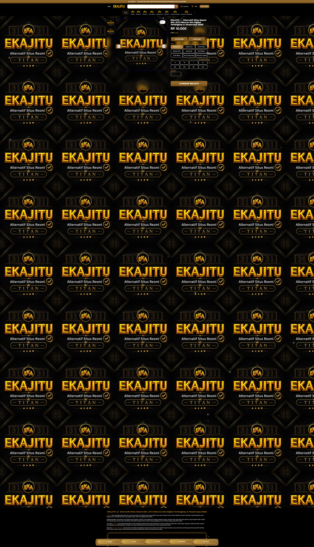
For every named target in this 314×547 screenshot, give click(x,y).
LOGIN (134, 542)
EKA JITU (115, 523)
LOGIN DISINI (197, 39)
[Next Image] (164, 46)
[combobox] (151, 6)
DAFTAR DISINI (179, 39)
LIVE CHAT (206, 541)
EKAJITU (109, 515)
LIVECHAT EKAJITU (189, 83)
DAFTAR (158, 542)
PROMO (110, 542)
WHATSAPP (182, 541)
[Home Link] (119, 6)
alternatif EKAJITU (117, 527)
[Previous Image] (119, 46)
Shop (109, 6)
